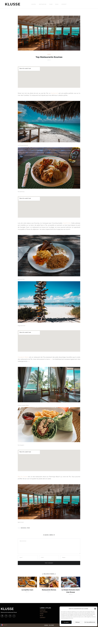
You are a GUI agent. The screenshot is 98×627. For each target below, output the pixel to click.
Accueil (33, 4)
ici (51, 359)
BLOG (41, 615)
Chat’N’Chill (66, 223)
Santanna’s (54, 93)
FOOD (41, 613)
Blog (57, 4)
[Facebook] (2, 616)
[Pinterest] (6, 616)
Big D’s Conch (22, 476)
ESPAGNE (42, 610)
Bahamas (23, 527)
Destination (42, 4)
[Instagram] (14, 616)
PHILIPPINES (43, 612)
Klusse (12, 4)
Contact (63, 4)
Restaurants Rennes (49, 590)
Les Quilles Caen (27, 590)
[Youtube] (10, 616)
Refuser (77, 622)
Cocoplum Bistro (23, 357)
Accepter (66, 622)
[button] (95, 608)
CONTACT (42, 617)
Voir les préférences (89, 622)
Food (51, 4)
